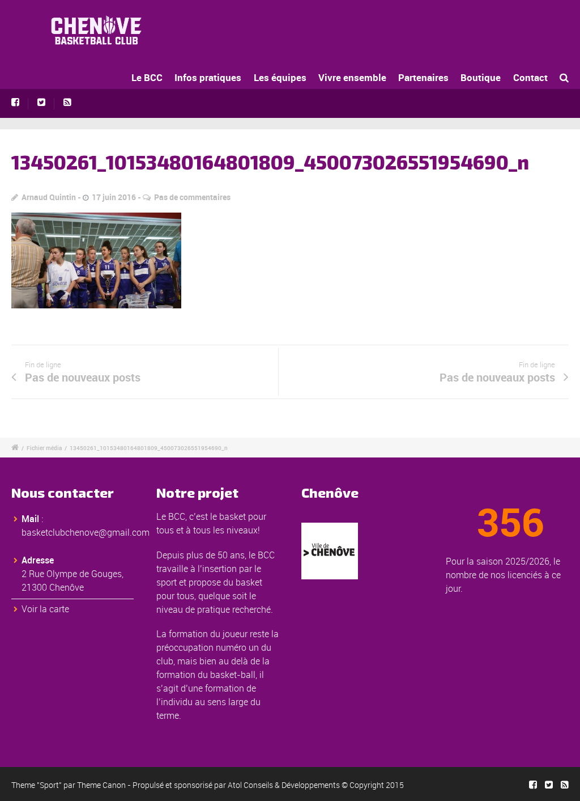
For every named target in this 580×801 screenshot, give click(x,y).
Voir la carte (45, 609)
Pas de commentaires (192, 197)
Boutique (480, 77)
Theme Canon (101, 784)
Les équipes (280, 77)
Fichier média (44, 448)
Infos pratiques (207, 77)
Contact (530, 77)
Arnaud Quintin (49, 197)
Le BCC (147, 77)
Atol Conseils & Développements (284, 784)
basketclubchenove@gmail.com (86, 532)
